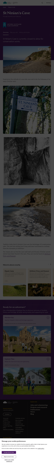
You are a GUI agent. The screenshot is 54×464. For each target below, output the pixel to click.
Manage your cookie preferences (14, 441)
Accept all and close (9, 452)
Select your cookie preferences (9, 460)
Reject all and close (9, 456)
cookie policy (41, 448)
